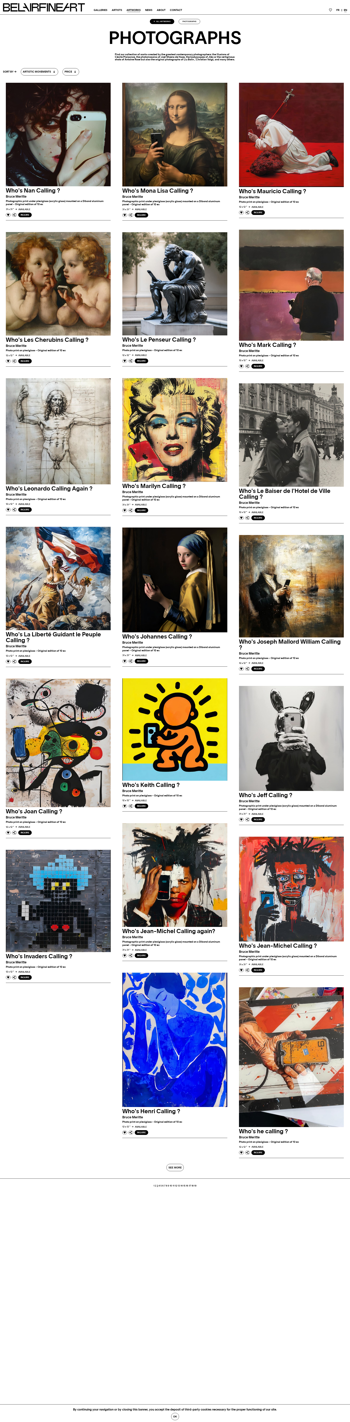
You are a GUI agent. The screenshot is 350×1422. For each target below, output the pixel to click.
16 (187, 1186)
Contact (176, 10)
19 (195, 1186)
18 (192, 1186)
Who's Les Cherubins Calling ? (47, 340)
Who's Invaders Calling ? (39, 956)
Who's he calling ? (263, 1131)
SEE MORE (175, 1167)
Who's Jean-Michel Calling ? (278, 946)
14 (181, 1186)
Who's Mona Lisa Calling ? (157, 191)
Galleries (100, 10)
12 (176, 1186)
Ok (175, 1416)
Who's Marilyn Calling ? (154, 486)
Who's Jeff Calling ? (265, 795)
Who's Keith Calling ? (151, 785)
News (148, 10)
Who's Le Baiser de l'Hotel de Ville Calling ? (284, 494)
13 (179, 1186)
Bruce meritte (16, 196)
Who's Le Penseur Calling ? (159, 340)
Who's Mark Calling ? (267, 345)
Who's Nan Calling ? (33, 191)
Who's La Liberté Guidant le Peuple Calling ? (53, 637)
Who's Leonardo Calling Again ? (49, 489)
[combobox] (39, 71)
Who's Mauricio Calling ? (272, 191)
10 (171, 1186)
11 (173, 1186)
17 (190, 1186)
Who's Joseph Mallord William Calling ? (290, 645)
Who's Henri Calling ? (151, 1111)
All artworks (163, 21)
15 (184, 1186)
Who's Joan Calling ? (34, 811)
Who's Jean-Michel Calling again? (168, 931)
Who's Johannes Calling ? (157, 637)
